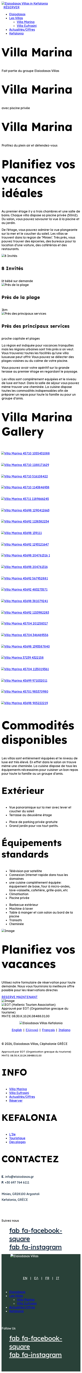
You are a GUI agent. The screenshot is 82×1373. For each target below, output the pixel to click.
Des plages (17, 1142)
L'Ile (12, 1134)
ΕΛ (36, 1278)
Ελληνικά (32, 1030)
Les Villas (16, 18)
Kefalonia (16, 33)
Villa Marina (26, 22)
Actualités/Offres (22, 29)
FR (47, 1278)
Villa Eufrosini (27, 26)
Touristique (17, 1138)
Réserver (16, 1100)
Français (48, 1030)
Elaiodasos (17, 14)
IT (57, 1278)
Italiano (64, 1030)
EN (25, 1278)
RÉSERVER (11, 7)
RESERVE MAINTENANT (20, 997)
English (17, 1030)
